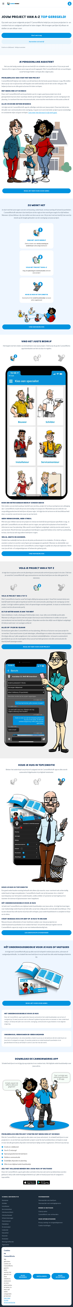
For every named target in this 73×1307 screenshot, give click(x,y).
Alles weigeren (23, 1276)
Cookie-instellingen (44, 1225)
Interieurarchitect (7, 1212)
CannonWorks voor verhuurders (48, 1214)
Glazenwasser (6, 1221)
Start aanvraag (36, 35)
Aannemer (5, 1200)
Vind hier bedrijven (36, 553)
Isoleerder (5, 1230)
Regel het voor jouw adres (36, 1003)
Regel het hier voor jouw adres (36, 191)
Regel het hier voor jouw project (36, 647)
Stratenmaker (6, 1227)
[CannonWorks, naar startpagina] (36, 3)
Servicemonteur (7, 1209)
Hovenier (5, 1236)
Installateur (5, 1206)
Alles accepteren (60, 1276)
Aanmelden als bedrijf (36, 41)
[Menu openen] (3, 3)
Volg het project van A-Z (36, 267)
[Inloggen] (69, 4)
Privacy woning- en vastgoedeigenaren (50, 1222)
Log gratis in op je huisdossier (36, 932)
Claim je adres (42, 1211)
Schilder (4, 1203)
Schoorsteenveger (7, 1218)
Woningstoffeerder (8, 1242)
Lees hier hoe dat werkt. (39, 1042)
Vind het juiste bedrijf (36, 240)
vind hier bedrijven (36, 327)
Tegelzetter (5, 1244)
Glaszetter (5, 1233)
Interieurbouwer (7, 1215)
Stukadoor (5, 1239)
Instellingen (42, 1276)
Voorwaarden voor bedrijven (47, 1200)
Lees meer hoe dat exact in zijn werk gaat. (42, 113)
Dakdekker (5, 1224)
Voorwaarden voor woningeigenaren (49, 1203)
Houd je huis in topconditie (36, 294)
